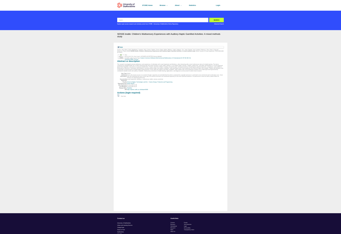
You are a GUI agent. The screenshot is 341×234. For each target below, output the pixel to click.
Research (172, 228)
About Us (172, 231)
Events (186, 222)
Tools (121, 47)
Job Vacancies (187, 224)
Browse (162, 5)
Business (172, 224)
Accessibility (187, 228)
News (171, 229)
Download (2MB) (129, 59)
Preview (136, 59)
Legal (185, 226)
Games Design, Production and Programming (160, 82)
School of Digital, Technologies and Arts (137, 82)
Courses (172, 222)
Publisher (129, 88)
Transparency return (189, 229)
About (177, 5)
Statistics (192, 5)
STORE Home (147, 5)
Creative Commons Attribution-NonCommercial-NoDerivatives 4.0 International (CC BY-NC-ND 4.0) (165, 58)
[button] (118, 95)
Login (218, 5)
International (173, 226)
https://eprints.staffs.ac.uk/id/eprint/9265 (137, 89)
